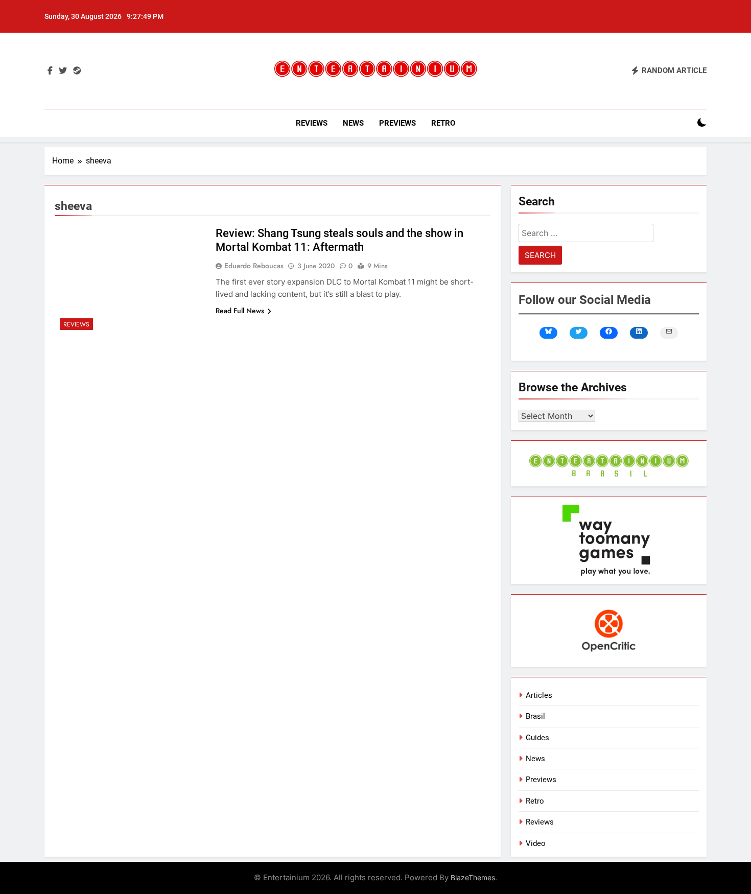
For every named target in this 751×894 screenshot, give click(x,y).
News (353, 123)
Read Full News (240, 310)
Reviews (311, 123)
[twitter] (63, 71)
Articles (539, 695)
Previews (397, 123)
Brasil (535, 716)
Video (536, 843)
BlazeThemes (473, 877)
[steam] (77, 71)
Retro (443, 123)
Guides (537, 737)
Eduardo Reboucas (254, 266)
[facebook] (50, 71)
